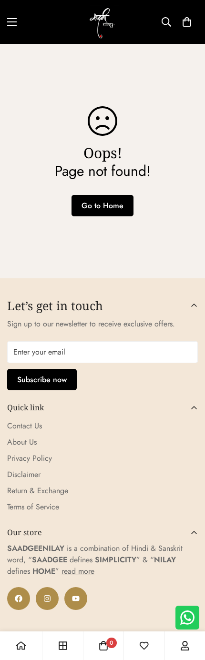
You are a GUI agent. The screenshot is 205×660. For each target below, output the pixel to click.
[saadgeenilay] (102, 22)
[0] (187, 22)
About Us (22, 442)
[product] (21, 645)
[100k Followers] (47, 598)
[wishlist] (144, 645)
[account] (185, 645)
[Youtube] (75, 598)
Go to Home (102, 205)
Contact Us (24, 425)
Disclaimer (24, 474)
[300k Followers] (18, 598)
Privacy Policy (29, 458)
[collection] (63, 645)
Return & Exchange (37, 490)
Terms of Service (33, 506)
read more (78, 571)
